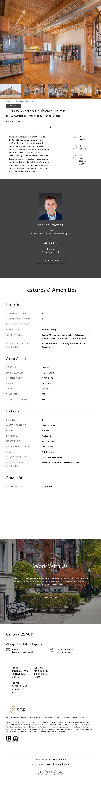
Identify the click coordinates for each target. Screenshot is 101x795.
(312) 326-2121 (64, 652)
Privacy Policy (61, 764)
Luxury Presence (57, 759)
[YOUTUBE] (60, 772)
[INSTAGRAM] (47, 772)
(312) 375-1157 (50, 243)
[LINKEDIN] (53, 772)
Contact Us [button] (50, 597)
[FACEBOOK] (40, 772)
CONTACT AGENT (50, 260)
